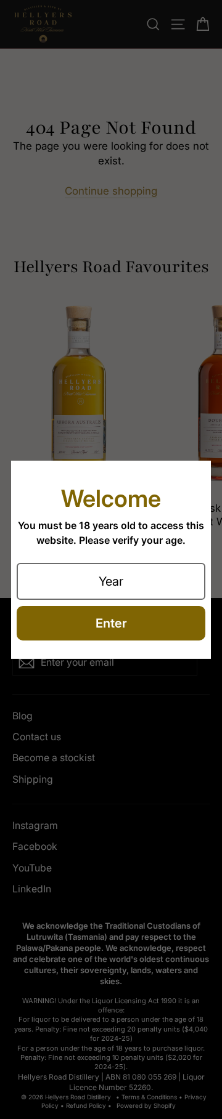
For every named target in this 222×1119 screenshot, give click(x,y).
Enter (111, 623)
